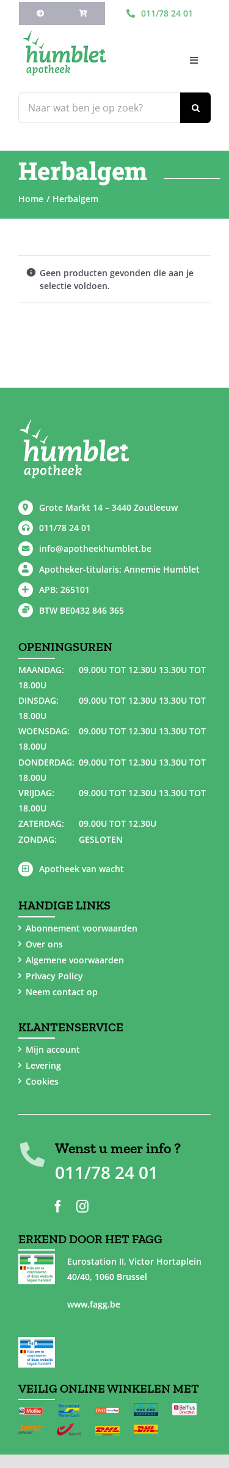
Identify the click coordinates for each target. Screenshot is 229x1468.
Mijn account (53, 1049)
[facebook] (58, 1206)
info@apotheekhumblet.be (95, 548)
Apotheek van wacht (81, 869)
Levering (43, 1065)
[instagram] (82, 1206)
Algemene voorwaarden (75, 960)
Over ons (44, 944)
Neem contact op (62, 992)
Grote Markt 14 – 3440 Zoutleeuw (108, 507)
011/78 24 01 (65, 527)
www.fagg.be (93, 1304)
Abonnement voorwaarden (81, 928)
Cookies (42, 1081)
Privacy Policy (54, 976)
